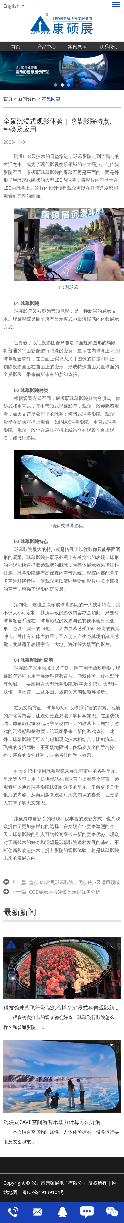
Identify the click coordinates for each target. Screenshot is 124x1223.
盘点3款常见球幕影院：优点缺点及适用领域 (74, 882)
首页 (15, 46)
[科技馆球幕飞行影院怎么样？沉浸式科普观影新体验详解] (62, 968)
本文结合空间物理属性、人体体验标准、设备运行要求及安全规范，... (61, 1137)
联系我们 (108, 46)
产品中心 (46, 46)
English (11, 6)
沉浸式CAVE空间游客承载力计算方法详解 (52, 1122)
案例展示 (77, 46)
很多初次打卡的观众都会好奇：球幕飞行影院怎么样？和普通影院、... (58, 1022)
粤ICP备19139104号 (43, 1192)
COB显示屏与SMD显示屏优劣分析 (64, 892)
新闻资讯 (27, 98)
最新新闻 (19, 911)
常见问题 (51, 98)
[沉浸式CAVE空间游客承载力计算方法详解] (62, 1076)
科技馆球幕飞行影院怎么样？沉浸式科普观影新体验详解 (62, 1007)
